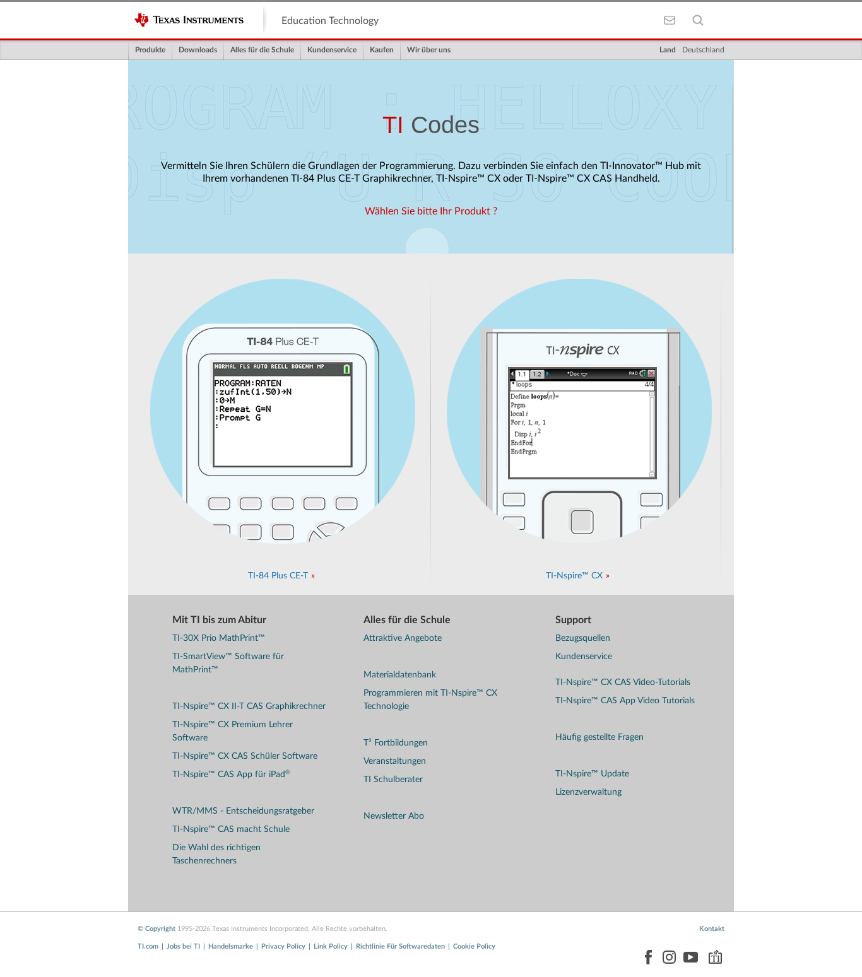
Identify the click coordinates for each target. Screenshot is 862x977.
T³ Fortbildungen (395, 743)
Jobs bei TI (183, 946)
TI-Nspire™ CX (574, 575)
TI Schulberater (393, 779)
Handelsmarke (230, 946)
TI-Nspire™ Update (592, 773)
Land (667, 50)
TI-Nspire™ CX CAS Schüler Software (244, 756)
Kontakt (711, 928)
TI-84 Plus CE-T (278, 575)
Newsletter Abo (393, 816)
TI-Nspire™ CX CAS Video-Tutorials (622, 682)
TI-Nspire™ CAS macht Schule (231, 829)
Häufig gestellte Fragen (599, 737)
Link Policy (331, 946)
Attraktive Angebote (402, 638)
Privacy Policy (283, 946)
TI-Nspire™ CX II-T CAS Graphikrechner (249, 706)
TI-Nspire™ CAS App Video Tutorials (625, 700)
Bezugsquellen (582, 638)
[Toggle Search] (698, 20)
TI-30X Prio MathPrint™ (218, 638)
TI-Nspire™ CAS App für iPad (231, 774)
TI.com (148, 946)
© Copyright (156, 928)
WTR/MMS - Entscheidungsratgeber (243, 811)
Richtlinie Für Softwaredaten (400, 946)
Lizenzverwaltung (588, 792)
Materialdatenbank (399, 674)
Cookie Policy (474, 946)
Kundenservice (583, 656)
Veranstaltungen (394, 761)
